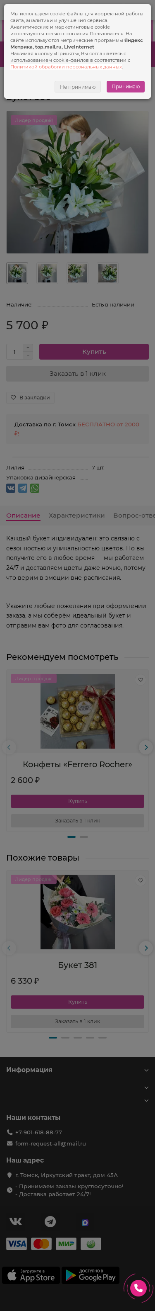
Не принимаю (77, 87)
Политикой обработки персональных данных (66, 67)
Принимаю (126, 86)
